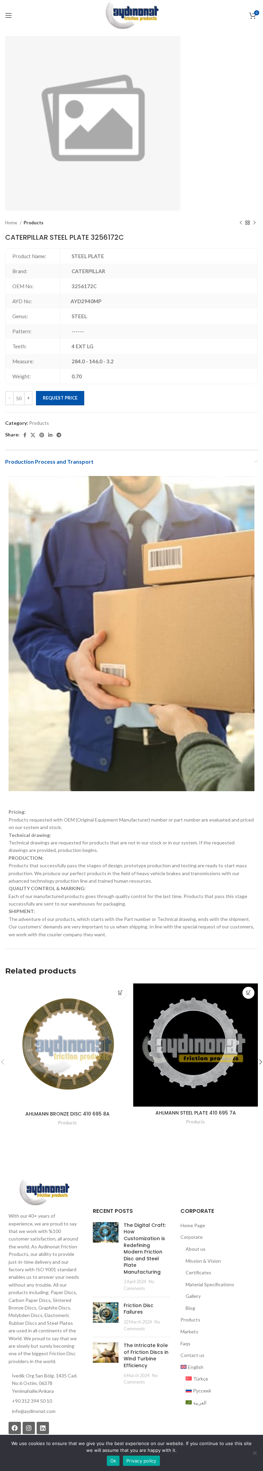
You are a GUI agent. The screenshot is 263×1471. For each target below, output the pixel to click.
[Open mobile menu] (8, 15)
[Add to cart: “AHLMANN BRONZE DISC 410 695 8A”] (120, 993)
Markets (189, 1331)
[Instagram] (29, 1428)
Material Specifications (210, 1284)
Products (33, 222)
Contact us (192, 1355)
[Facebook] (15, 1428)
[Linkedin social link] (50, 435)
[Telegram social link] (58, 435)
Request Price (60, 398)
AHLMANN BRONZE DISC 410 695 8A (67, 1113)
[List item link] (44, 1411)
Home (11, 222)
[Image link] (44, 1192)
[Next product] (254, 223)
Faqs (185, 1343)
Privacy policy (141, 1460)
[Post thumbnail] (105, 1257)
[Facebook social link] (24, 435)
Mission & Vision (203, 1261)
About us (195, 1249)
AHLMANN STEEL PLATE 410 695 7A (195, 1112)
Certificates (198, 1272)
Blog (190, 1308)
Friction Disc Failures (138, 1309)
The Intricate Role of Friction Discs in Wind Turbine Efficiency (146, 1355)
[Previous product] (240, 223)
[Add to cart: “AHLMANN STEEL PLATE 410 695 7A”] (248, 993)
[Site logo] (131, 15)
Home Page (192, 1225)
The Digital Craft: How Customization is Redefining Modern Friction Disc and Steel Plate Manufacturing (145, 1248)
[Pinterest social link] (41, 435)
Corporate (191, 1237)
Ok (113, 1460)
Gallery (193, 1296)
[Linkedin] (43, 1428)
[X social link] (32, 435)
